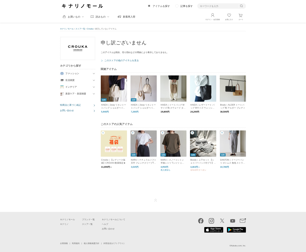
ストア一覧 (80, 29)
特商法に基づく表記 (70, 105)
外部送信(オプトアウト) (113, 243)
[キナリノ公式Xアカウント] (222, 220)
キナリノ (64, 224)
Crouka (90, 29)
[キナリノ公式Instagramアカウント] (211, 220)
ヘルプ (105, 224)
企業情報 (64, 243)
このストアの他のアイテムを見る (121, 60)
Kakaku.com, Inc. (238, 246)
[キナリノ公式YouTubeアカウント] (232, 220)
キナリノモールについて (113, 219)
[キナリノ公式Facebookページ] (200, 220)
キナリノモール (67, 29)
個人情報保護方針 (91, 243)
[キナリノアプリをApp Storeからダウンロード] (213, 231)
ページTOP (155, 200)
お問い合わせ (67, 110)
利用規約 (76, 243)
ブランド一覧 (88, 219)
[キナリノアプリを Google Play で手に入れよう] (236, 231)
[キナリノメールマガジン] (243, 220)
